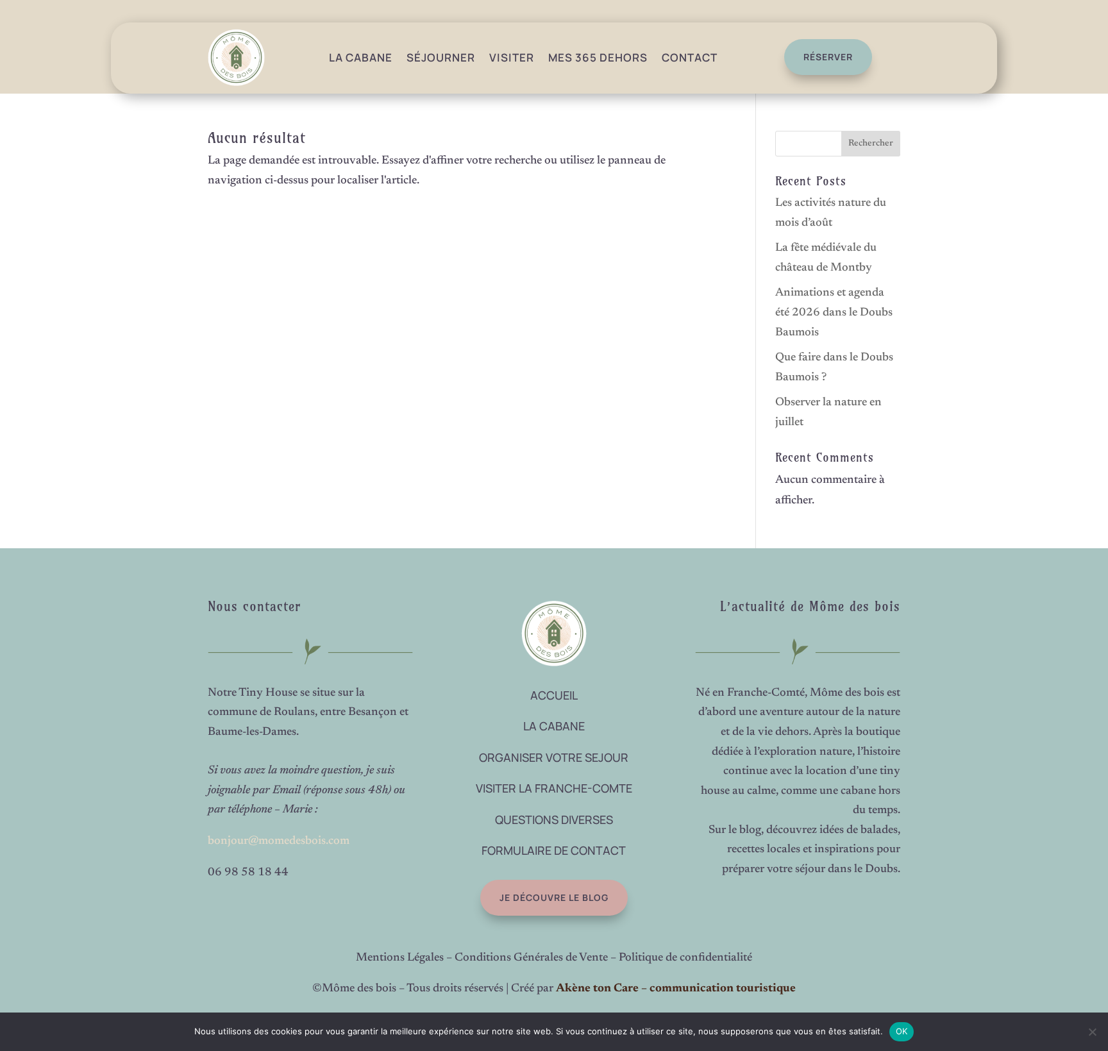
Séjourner (441, 57)
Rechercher (870, 143)
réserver (828, 57)
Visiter (511, 57)
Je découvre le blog (554, 897)
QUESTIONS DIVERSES (554, 819)
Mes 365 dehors (598, 57)
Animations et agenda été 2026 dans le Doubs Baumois (834, 312)
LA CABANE (554, 726)
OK (902, 1031)
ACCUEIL (554, 695)
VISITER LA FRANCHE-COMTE (554, 788)
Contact (690, 57)
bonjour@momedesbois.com (278, 841)
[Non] (1092, 1031)
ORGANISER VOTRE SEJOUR (553, 757)
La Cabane (360, 57)
